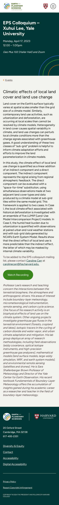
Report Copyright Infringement (17, 487)
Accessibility (10, 458)
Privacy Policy (9, 481)
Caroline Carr (34, 260)
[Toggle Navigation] (53, 6)
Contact (8, 452)
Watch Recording (18, 275)
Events (9, 80)
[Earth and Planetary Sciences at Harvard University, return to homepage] (13, 6)
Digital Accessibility (15, 464)
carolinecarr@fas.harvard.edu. (21, 264)
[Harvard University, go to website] (45, 417)
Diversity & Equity (13, 446)
